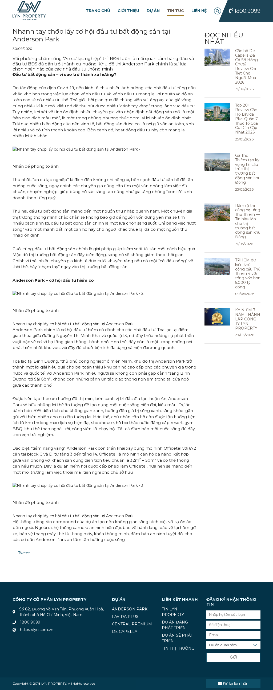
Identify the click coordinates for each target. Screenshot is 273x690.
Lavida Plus (125, 616)
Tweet (24, 553)
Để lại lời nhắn (235, 683)
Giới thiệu (128, 10)
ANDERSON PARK (129, 609)
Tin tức (175, 10)
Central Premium (132, 624)
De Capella (124, 631)
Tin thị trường (178, 648)
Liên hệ (199, 10)
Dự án (153, 10)
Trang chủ (98, 10)
